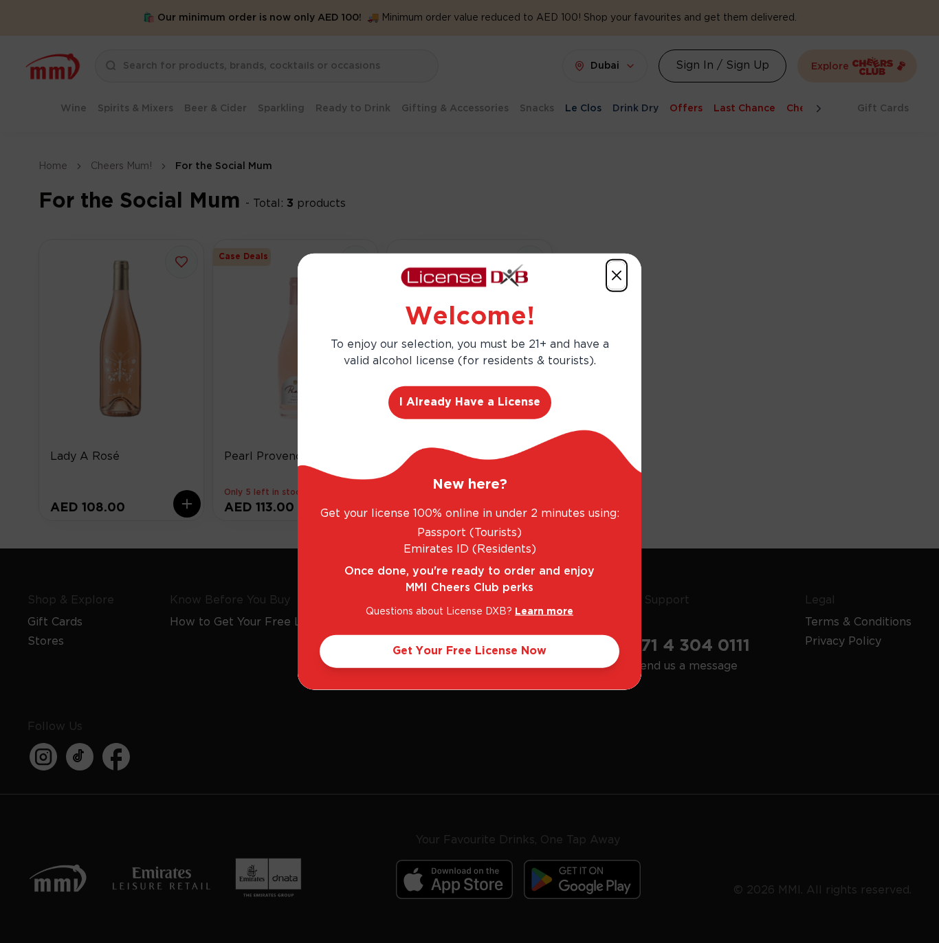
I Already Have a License (469, 402)
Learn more (544, 611)
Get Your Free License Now (469, 650)
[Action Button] (616, 275)
